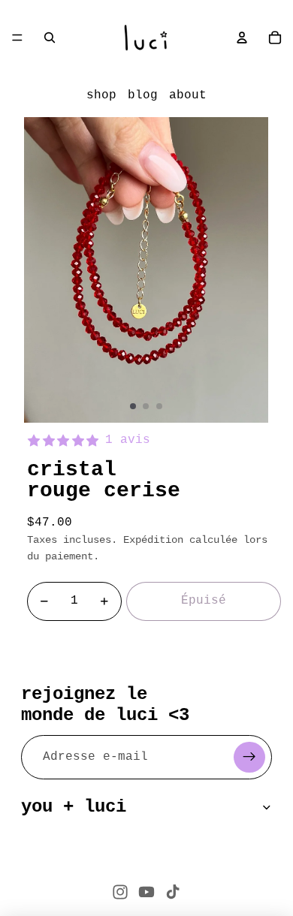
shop (101, 95)
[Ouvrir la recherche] (49, 37)
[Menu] (17, 37)
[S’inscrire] (249, 757)
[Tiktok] (173, 892)
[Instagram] (120, 892)
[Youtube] (146, 892)
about (188, 95)
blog (143, 95)
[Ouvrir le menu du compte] (241, 37)
